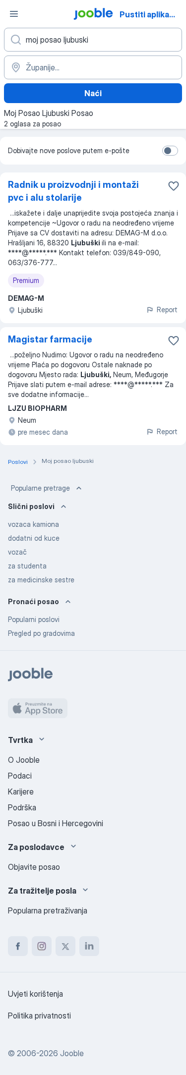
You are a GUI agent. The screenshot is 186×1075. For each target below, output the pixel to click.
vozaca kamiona (33, 524)
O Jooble (24, 760)
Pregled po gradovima (41, 633)
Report (167, 309)
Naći (93, 93)
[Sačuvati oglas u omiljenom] (173, 185)
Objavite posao (34, 867)
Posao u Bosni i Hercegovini (55, 823)
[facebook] (18, 946)
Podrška (22, 807)
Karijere (21, 791)
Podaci (20, 776)
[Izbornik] (14, 14)
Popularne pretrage (40, 488)
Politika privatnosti (39, 1015)
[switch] (170, 151)
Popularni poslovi (34, 619)
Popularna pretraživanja (47, 910)
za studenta (27, 566)
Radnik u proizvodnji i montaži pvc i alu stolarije (73, 191)
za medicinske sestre (41, 579)
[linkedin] (89, 946)
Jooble (72, 1053)
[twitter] (65, 946)
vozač (17, 552)
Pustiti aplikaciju (151, 14)
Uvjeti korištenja (35, 994)
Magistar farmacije (50, 339)
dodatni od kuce (34, 538)
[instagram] (42, 946)
